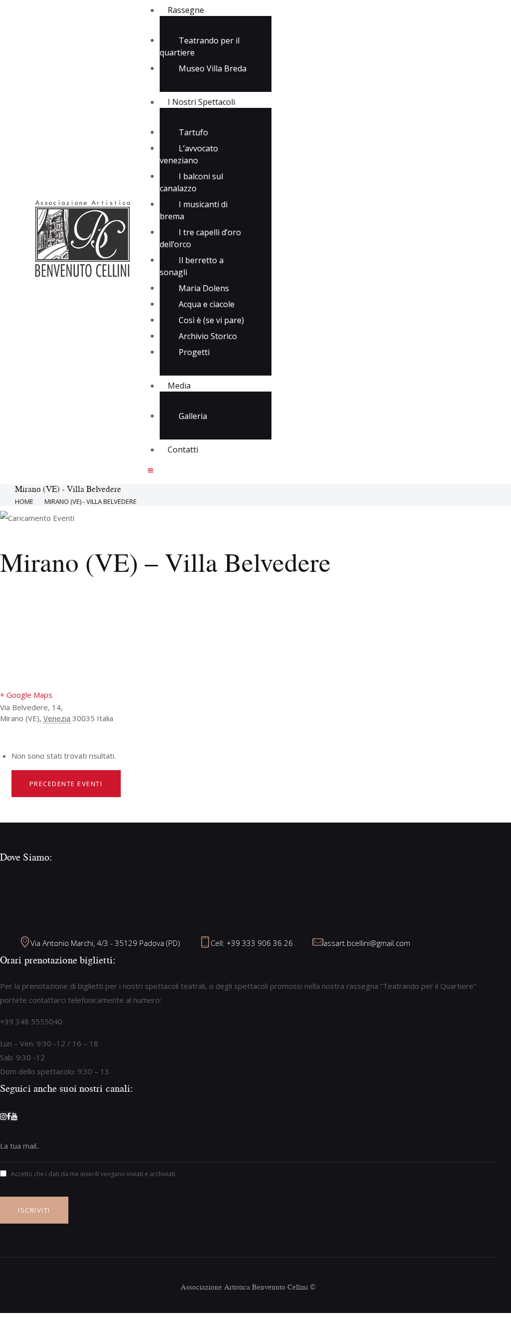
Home (24, 501)
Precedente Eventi (66, 783)
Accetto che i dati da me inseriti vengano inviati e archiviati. (94, 1174)
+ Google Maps (26, 695)
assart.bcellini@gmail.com (366, 943)
